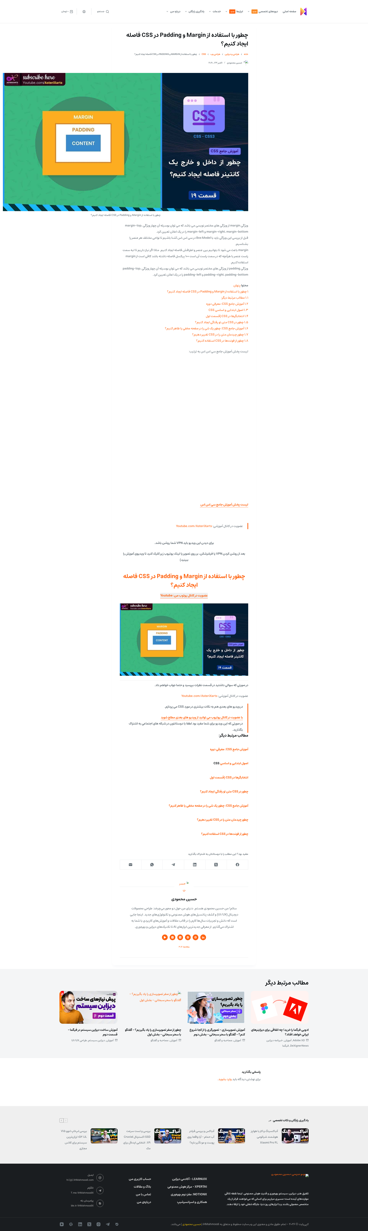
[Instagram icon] (172, 937)
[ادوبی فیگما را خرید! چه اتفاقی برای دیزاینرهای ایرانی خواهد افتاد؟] (280, 1007)
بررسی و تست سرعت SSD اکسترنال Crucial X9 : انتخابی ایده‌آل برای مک (136, 1140)
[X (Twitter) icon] (180, 937)
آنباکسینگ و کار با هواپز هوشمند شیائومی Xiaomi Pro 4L (264, 1137)
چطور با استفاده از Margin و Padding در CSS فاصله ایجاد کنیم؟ (184, 580)
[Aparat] (71, 1224)
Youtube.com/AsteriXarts (194, 526)
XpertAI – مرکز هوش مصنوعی (187, 1186)
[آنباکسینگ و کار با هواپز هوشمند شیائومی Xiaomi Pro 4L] (295, 1135)
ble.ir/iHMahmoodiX (82, 1206)
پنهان (237, 285)
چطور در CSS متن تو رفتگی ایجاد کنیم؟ (224, 791)
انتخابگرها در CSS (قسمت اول (229, 777)
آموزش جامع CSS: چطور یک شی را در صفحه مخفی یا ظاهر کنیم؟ (208, 805)
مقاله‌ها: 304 (184, 947)
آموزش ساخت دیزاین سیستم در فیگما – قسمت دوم (92, 1032)
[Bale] (117, 1224)
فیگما (285, 1045)
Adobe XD (299, 1040)
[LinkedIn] (194, 865)
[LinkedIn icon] (203, 937)
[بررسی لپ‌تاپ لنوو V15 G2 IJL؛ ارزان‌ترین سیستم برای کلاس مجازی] (104, 1135)
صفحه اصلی (289, 11)
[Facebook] (237, 865)
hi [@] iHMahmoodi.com (80, 1180)
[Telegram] (173, 865)
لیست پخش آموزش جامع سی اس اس (224, 504)
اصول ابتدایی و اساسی (234, 763)
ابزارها (236, 11)
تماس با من (143, 1194)
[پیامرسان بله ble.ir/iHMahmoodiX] (100, 1203)
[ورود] (84, 11)
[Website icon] (188, 937)
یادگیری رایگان (196, 11)
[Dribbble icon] (195, 937)
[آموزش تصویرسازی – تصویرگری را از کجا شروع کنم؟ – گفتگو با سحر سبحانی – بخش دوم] (216, 1007)
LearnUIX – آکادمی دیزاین (189, 1179)
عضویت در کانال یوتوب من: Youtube (184, 595)
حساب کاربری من (140, 1179)
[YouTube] (62, 1224)
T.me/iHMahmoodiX (82, 1193)
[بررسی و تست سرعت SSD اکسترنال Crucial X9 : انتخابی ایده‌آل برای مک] (167, 1135)
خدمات (217, 11)
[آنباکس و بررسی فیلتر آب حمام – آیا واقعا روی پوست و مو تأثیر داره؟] (231, 1135)
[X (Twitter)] (216, 865)
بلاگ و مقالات (142, 1186)
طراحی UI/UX (79, 1040)
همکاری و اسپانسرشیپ (192, 1202)
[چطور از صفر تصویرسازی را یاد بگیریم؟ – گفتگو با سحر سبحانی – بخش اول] (152, 1007)
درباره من (175, 11)
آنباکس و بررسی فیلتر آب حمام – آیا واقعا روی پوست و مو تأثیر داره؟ (200, 1137)
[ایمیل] (130, 865)
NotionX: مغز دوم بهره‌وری (189, 1194)
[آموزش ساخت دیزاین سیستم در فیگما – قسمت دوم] (88, 1007)
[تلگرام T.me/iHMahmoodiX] (100, 1190)
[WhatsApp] (152, 865)
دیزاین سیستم (96, 1040)
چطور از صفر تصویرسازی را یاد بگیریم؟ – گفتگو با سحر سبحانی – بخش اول (153, 1032)
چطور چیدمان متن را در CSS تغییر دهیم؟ (222, 819)
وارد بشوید (225, 1079)
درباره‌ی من (144, 1202)
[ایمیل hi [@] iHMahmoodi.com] (100, 1177)
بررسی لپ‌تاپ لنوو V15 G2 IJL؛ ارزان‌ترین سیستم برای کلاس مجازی (74, 1140)
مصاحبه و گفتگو (223, 1040)
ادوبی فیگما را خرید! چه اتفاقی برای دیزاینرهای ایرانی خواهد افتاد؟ (280, 1032)
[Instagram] (98, 1224)
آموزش (288, 1040)
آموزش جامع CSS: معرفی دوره (229, 749)
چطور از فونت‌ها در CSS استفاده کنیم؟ (224, 834)
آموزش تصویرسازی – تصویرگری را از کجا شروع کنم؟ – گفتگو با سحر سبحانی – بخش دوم (217, 1032)
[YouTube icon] (165, 937)
